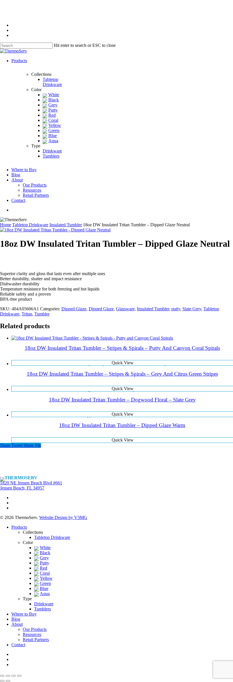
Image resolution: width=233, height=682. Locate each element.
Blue (44, 588)
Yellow (46, 578)
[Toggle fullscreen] (13, 676)
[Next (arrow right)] (8, 681)
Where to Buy (24, 614)
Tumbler (41, 313)
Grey (44, 557)
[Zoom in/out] (19, 676)
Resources (32, 634)
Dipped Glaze (73, 308)
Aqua (45, 593)
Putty (44, 562)
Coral (45, 573)
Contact (18, 644)
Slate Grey (191, 308)
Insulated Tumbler (65, 224)
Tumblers (42, 608)
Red (43, 568)
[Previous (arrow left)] (2, 681)
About (17, 624)
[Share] (8, 676)
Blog (15, 619)
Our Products (35, 629)
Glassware (125, 308)
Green (45, 583)
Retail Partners (36, 639)
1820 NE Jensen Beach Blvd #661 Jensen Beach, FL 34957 (31, 485)
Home (5, 224)
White (45, 547)
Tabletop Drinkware (30, 224)
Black (45, 552)
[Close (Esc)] (2, 676)
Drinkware (43, 603)
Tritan (27, 313)
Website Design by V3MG (63, 517)
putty (175, 308)
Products (19, 527)
